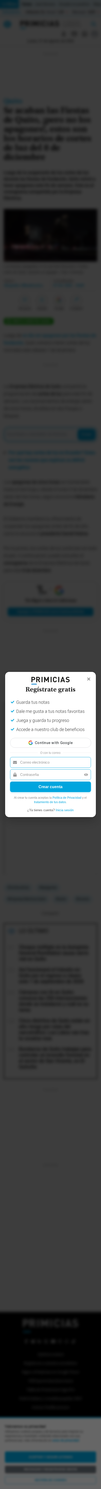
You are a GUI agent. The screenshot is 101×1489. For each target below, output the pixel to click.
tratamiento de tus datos (50, 802)
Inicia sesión (65, 810)
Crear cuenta (50, 787)
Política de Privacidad (66, 797)
